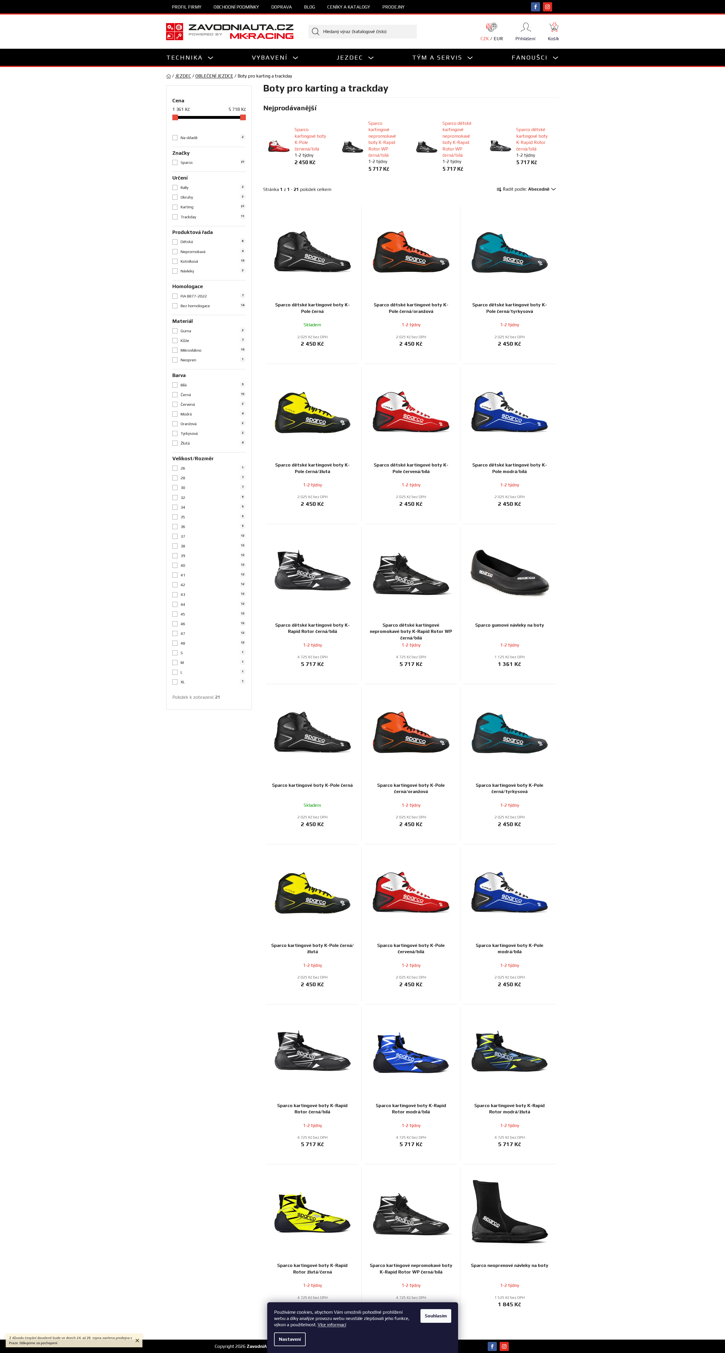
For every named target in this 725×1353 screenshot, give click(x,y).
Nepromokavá (212, 251)
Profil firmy (186, 7)
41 (212, 575)
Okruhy (212, 197)
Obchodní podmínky (236, 7)
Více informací (332, 1324)
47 (212, 633)
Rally (212, 187)
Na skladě (212, 137)
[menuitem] (190, 57)
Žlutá (212, 443)
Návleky (212, 271)
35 (212, 517)
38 (212, 546)
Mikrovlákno (212, 350)
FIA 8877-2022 (212, 296)
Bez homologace (212, 305)
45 (212, 614)
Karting (212, 207)
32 (212, 497)
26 (212, 468)
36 (212, 526)
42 (212, 584)
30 (212, 487)
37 (212, 536)
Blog (309, 7)
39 (212, 555)
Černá (212, 394)
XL (212, 682)
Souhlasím (436, 1316)
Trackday (212, 217)
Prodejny (393, 7)
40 (212, 565)
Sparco (212, 162)
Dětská (212, 241)
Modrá (212, 414)
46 (212, 624)
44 (212, 604)
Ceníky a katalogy (348, 7)
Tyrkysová (212, 433)
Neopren (212, 360)
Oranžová (212, 423)
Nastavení (290, 1339)
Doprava (281, 7)
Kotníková (212, 261)
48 (212, 643)
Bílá (212, 385)
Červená (212, 404)
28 (212, 478)
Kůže (212, 340)
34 (212, 507)
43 (212, 594)
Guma (212, 331)
